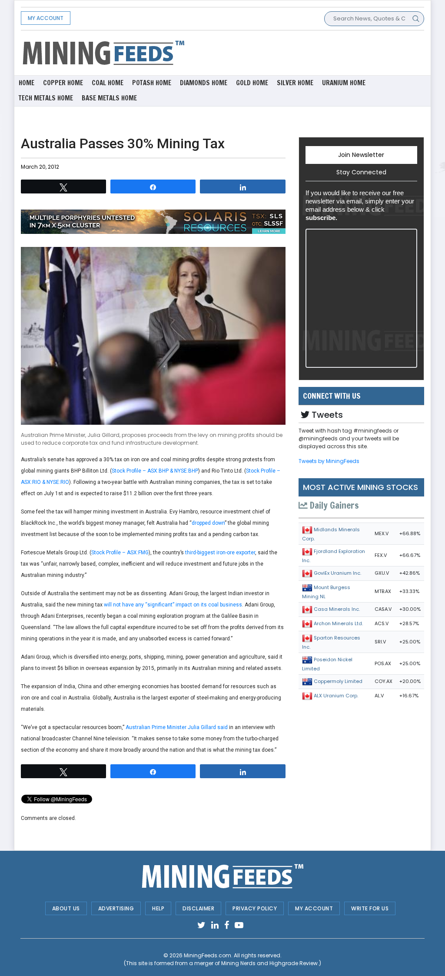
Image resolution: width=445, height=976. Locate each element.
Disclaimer (198, 908)
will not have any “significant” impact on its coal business (173, 605)
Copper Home (63, 82)
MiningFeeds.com (207, 955)
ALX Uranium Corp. (336, 695)
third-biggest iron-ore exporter (220, 553)
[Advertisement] (291, 52)
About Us (66, 908)
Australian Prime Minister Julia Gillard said (177, 727)
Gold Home (252, 82)
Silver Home (295, 82)
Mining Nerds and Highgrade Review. (270, 963)
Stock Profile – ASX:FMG (120, 553)
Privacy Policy (254, 908)
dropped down (208, 523)
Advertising (116, 908)
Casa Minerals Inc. (337, 609)
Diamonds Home (203, 82)
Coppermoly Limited (338, 681)
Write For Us (370, 908)
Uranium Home (343, 82)
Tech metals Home (46, 98)
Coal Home (107, 82)
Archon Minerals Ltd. (338, 623)
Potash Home (151, 82)
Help (158, 908)
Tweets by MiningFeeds (329, 461)
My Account (45, 18)
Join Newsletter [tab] (361, 154)
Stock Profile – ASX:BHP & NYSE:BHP (155, 471)
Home (26, 82)
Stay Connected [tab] (361, 172)
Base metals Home (109, 98)
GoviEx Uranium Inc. (337, 573)
